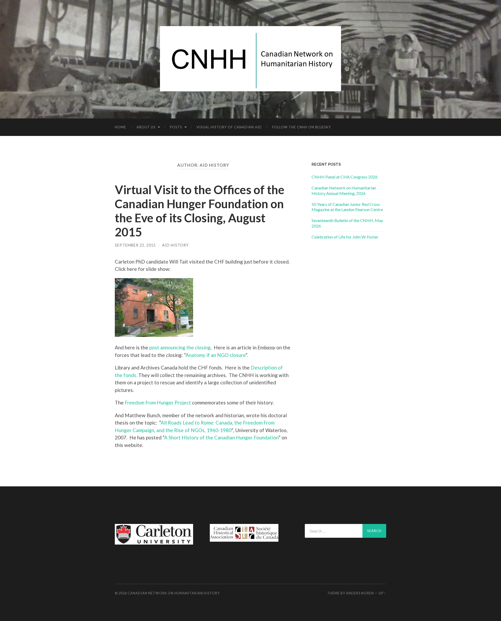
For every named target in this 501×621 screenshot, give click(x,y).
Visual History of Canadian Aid (229, 127)
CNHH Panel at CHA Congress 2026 (345, 176)
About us (146, 127)
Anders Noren (360, 593)
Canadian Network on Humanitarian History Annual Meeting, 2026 (344, 190)
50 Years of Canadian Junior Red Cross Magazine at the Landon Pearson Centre (347, 207)
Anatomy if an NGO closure (216, 355)
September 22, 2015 (135, 245)
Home (120, 127)
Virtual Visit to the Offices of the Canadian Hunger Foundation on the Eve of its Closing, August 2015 (199, 211)
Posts (176, 127)
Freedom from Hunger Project (158, 402)
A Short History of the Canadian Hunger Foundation (221, 437)
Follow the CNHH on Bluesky (301, 127)
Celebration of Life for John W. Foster (345, 236)
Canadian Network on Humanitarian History (174, 593)
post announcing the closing (180, 347)
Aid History (175, 245)
